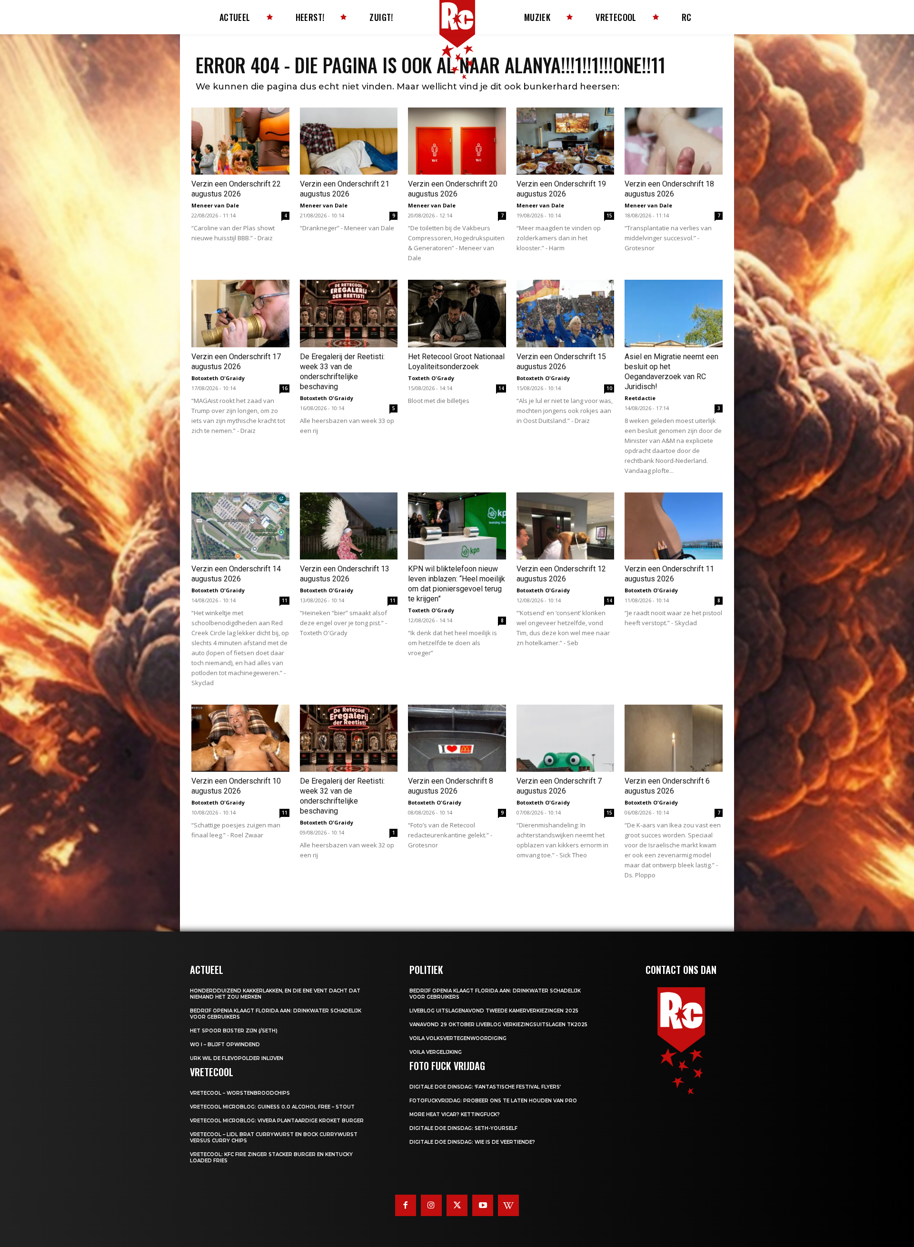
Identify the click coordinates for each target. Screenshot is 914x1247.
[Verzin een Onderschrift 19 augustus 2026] (566, 141)
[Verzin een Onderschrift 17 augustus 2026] (240, 313)
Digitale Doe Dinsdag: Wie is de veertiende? (472, 1142)
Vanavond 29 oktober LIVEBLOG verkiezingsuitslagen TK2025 (498, 1024)
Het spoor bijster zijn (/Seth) (234, 1031)
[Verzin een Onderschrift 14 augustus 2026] (240, 526)
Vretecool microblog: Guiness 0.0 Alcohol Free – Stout (272, 1107)
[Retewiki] (508, 1205)
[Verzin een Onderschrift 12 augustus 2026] (566, 526)
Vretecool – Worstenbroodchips (240, 1093)
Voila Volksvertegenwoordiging (458, 1038)
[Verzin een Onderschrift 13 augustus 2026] (349, 526)
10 (609, 388)
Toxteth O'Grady (431, 378)
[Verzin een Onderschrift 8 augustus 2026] (457, 738)
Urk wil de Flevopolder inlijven (236, 1058)
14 (501, 388)
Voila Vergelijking (435, 1052)
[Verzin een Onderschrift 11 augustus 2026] (674, 526)
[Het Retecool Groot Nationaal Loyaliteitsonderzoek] (457, 313)
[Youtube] (482, 1205)
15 (609, 215)
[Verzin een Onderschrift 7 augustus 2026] (566, 738)
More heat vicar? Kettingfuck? (454, 1114)
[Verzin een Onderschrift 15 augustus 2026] (566, 313)
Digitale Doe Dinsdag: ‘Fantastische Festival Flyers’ (485, 1087)
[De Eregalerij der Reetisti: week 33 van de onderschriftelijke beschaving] (349, 313)
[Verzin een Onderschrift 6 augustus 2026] (674, 738)
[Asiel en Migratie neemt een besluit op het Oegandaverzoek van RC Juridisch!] (674, 313)
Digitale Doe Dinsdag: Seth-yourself (463, 1128)
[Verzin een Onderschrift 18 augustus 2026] (674, 141)
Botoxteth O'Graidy (218, 378)
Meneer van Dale (215, 205)
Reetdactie (640, 398)
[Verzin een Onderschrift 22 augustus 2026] (240, 141)
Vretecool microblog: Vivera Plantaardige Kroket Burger (277, 1121)
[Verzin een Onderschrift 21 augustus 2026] (349, 141)
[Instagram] (431, 1205)
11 (285, 600)
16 (285, 388)
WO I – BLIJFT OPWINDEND (225, 1044)
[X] (457, 1205)
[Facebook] (405, 1205)
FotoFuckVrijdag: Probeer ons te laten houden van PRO (493, 1101)
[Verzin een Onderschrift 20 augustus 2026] (457, 141)
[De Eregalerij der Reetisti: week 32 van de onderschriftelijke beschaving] (349, 738)
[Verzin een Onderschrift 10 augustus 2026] (240, 738)
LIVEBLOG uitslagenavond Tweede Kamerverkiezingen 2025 (493, 1011)
